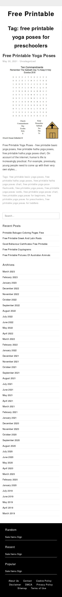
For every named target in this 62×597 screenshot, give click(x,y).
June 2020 (8, 457)
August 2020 (9, 445)
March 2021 (9, 406)
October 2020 (10, 434)
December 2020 (11, 423)
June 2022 (8, 322)
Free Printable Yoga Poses (29, 55)
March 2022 (9, 339)
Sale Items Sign (13, 537)
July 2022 (8, 316)
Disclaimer (15, 584)
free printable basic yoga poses (26, 176)
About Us (14, 580)
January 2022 (10, 350)
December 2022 (11, 288)
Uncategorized (27, 61)
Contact (27, 580)
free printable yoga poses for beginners (24, 195)
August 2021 (9, 378)
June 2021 (8, 389)
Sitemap (22, 588)
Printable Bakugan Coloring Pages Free (23, 232)
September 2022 (11, 305)
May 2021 (8, 395)
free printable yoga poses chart (41, 191)
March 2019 (9, 513)
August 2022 (9, 310)
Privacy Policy (45, 584)
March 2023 (9, 271)
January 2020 (10, 485)
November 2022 (11, 294)
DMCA (28, 584)
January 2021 (10, 417)
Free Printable (31, 13)
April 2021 (8, 400)
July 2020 (8, 451)
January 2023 (10, 282)
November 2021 (11, 361)
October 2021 (10, 367)
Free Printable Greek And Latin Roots (22, 238)
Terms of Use (38, 588)
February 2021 (10, 412)
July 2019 (8, 490)
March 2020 (9, 474)
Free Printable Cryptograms (17, 249)
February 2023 (10, 277)
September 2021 (11, 372)
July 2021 (8, 384)
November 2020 (11, 429)
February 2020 (10, 479)
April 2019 (8, 507)
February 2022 (10, 344)
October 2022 (10, 299)
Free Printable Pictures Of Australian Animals (26, 255)
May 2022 (8, 327)
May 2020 (8, 462)
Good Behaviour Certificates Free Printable (25, 243)
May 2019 (8, 502)
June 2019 (8, 496)
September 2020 (11, 440)
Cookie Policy (44, 580)
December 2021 (11, 355)
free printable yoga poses (29, 188)
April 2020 (8, 468)
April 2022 (8, 333)
